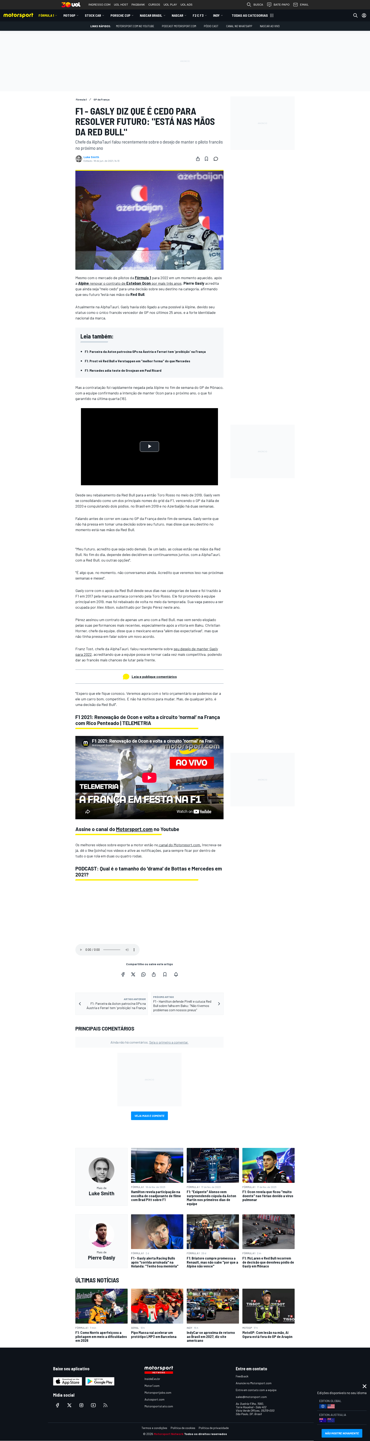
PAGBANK (138, 4)
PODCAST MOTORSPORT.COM (179, 26)
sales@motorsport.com (251, 1397)
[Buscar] (355, 15)
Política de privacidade (214, 1428)
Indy (216, 15)
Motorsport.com (134, 829)
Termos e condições (154, 1428)
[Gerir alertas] (176, 974)
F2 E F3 (198, 15)
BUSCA (258, 4)
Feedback (242, 1376)
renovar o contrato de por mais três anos (130, 283)
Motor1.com (152, 1385)
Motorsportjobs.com (158, 1392)
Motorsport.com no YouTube (135, 26)
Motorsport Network (169, 1434)
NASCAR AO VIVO (270, 26)
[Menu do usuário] (364, 15)
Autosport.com (154, 1399)
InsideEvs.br (152, 1379)
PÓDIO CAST (211, 26)
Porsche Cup (120, 15)
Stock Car (93, 15)
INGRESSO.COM (99, 4)
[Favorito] (206, 158)
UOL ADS (186, 4)
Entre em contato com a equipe (256, 1390)
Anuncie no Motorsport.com (254, 1383)
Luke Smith (91, 157)
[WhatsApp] (143, 974)
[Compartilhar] (198, 158)
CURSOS (154, 4)
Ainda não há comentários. (149, 1042)
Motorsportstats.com (159, 1406)
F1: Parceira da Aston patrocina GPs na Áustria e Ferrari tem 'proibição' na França (145, 351)
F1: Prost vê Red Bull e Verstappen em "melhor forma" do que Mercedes (137, 361)
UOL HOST (121, 4)
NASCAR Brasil (151, 15)
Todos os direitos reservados (205, 1434)
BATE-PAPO (281, 4)
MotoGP (69, 15)
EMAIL (304, 4)
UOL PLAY (170, 4)
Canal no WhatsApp (239, 26)
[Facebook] (123, 974)
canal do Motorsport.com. (179, 844)
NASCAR (177, 15)
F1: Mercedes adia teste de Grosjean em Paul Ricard (123, 370)
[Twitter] (133, 974)
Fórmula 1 (46, 15)
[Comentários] (217, 158)
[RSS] (105, 1405)
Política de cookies (183, 1428)
